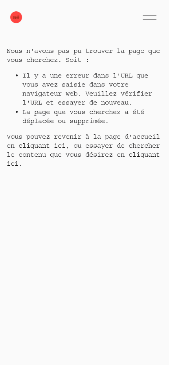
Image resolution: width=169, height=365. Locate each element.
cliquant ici (42, 145)
